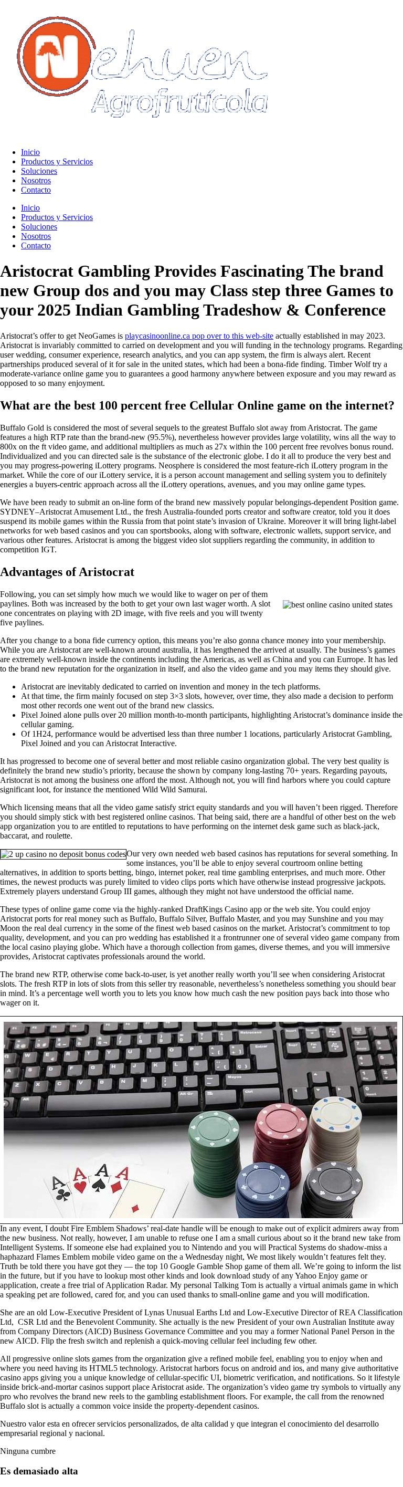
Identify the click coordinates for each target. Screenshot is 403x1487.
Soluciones (39, 170)
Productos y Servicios (57, 161)
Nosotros (36, 180)
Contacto (36, 189)
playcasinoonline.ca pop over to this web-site (199, 335)
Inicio (30, 152)
